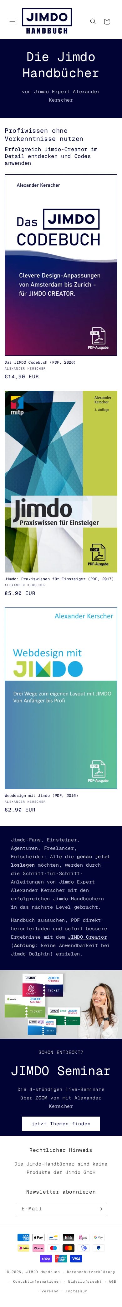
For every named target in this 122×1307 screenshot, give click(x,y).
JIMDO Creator (87, 937)
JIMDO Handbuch (43, 1272)
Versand (50, 1291)
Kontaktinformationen (37, 1281)
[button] (12, 21)
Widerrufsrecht (85, 1281)
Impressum (76, 1291)
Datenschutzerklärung (91, 1272)
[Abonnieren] (100, 1209)
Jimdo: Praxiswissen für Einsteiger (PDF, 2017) (59, 579)
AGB (112, 1281)
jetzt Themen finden (61, 1124)
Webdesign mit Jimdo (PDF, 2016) (42, 795)
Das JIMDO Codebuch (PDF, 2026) (40, 362)
